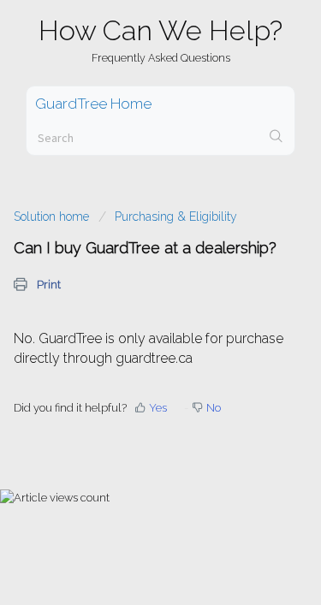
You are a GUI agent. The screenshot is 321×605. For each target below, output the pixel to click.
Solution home (53, 216)
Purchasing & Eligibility (176, 216)
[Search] (276, 138)
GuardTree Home (93, 103)
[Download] (129, 285)
